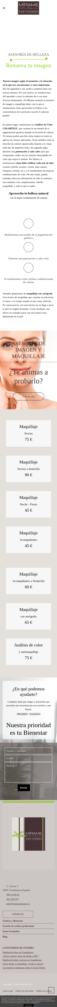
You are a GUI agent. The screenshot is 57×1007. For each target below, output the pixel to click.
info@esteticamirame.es (18, 903)
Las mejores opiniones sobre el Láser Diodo (24, 967)
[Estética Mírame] (28, 8)
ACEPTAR (28, 1005)
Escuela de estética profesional (18, 926)
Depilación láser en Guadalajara (18, 952)
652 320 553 (12, 899)
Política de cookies (44, 991)
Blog (5, 936)
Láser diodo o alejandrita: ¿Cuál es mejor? (23, 963)
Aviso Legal (8, 991)
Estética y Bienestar (13, 920)
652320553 (35, 714)
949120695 (22, 714)
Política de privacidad (25, 991)
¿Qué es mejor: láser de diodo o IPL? (21, 956)
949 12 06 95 (12, 894)
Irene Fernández (11, 931)
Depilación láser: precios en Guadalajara (22, 960)
